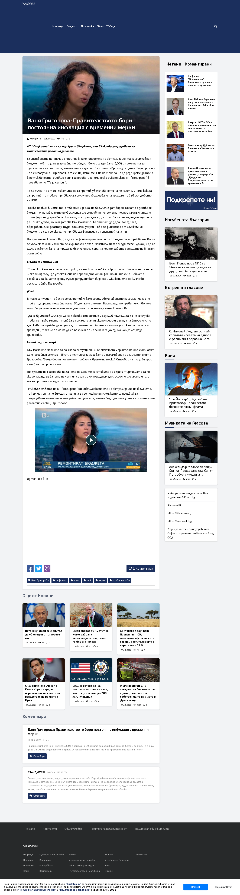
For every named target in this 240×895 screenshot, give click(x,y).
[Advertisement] (165, 26)
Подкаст (72, 26)
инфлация (61, 580)
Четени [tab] (174, 63)
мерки (101, 580)
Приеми (195, 886)
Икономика (45, 860)
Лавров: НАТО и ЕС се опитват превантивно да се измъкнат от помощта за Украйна (202, 127)
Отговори (39, 756)
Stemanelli (174, 505)
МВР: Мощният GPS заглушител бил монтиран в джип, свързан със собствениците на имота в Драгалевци (138, 693)
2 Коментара (143, 568)
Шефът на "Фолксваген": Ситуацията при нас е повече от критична (200, 80)
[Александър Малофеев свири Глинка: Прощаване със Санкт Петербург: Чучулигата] (191, 447)
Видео (72, 854)
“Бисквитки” (74, 884)
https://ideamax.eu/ (179, 513)
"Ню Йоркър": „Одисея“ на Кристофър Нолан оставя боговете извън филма (188, 402)
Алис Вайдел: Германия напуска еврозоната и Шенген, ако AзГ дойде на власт (201, 104)
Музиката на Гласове (186, 422)
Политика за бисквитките (152, 829)
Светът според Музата (82, 865)
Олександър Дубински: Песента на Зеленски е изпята (201, 148)
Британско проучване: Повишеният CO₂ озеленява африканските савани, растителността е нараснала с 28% (137, 638)
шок (88, 580)
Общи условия (73, 829)
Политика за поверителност (108, 829)
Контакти (50, 829)
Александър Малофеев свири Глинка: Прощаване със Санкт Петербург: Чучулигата (191, 470)
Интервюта (46, 865)
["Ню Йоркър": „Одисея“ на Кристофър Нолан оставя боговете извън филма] (191, 379)
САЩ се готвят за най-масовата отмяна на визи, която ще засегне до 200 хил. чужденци (90, 691)
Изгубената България (187, 219)
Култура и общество (52, 854)
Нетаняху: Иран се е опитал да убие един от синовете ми (43, 634)
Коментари (46, 871)
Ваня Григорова (40, 580)
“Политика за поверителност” (37, 890)
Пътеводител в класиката (84, 871)
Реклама (30, 829)
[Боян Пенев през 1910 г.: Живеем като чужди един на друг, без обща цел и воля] (191, 243)
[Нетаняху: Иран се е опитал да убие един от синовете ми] (43, 615)
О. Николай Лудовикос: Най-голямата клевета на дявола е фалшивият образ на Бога (190, 335)
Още (112, 26)
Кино (170, 355)
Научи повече (223, 887)
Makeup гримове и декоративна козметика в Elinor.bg (187, 495)
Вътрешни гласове (184, 287)
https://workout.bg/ (179, 521)
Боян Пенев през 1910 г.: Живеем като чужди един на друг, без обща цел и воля (190, 267)
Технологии (140, 854)
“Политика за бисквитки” (75, 890)
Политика (87, 26)
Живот (109, 854)
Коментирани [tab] (198, 63)
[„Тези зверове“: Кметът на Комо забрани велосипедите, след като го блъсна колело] (91, 615)
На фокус (58, 26)
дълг (76, 580)
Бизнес (109, 871)
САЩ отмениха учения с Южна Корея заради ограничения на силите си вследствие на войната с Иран (42, 693)
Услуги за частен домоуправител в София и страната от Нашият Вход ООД (190, 533)
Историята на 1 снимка (82, 860)
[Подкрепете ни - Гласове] (191, 200)
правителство (121, 580)
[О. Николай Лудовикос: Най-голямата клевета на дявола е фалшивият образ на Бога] (191, 311)
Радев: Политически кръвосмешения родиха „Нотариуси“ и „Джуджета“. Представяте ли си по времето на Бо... (200, 176)
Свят (100, 26)
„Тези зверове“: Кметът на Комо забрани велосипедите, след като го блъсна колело (91, 636)
